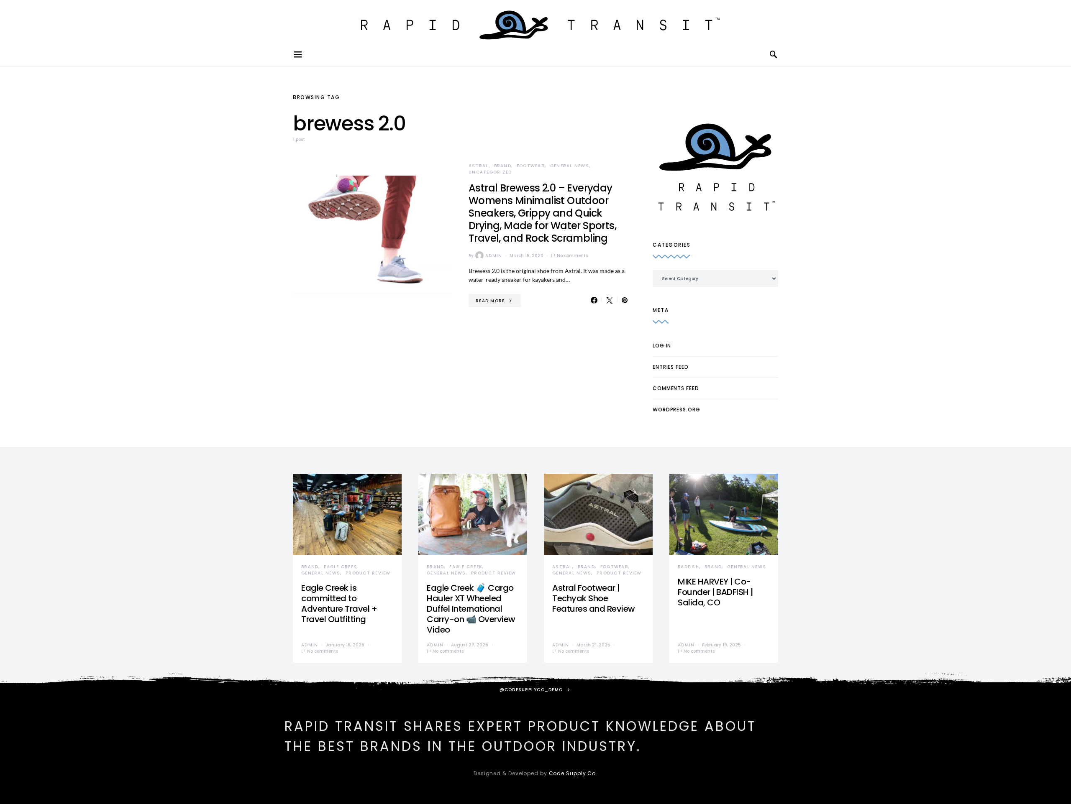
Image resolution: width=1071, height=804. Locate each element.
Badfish (688, 567)
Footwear (531, 166)
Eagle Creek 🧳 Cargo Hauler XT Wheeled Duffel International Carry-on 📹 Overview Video (471, 609)
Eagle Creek (340, 567)
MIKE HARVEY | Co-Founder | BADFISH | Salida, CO (715, 592)
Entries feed (671, 366)
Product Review (368, 573)
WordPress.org (676, 409)
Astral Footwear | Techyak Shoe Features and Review (593, 598)
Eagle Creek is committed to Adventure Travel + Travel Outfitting (339, 603)
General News (569, 166)
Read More (490, 301)
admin (493, 256)
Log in (662, 345)
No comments (572, 256)
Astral (479, 166)
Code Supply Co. (573, 773)
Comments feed (676, 388)
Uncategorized (490, 172)
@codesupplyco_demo (531, 690)
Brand (502, 166)
